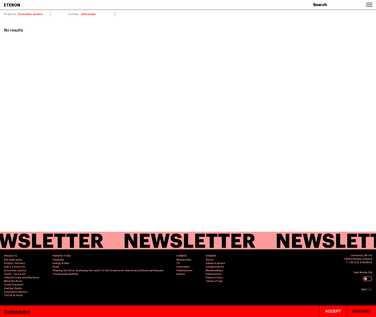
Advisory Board (215, 263)
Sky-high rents (13, 259)
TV (178, 263)
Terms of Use (214, 280)
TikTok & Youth (13, 295)
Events (180, 273)
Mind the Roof (13, 280)
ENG (364, 289)
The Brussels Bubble (65, 273)
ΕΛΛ (369, 289)
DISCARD (361, 311)
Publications (184, 270)
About (210, 259)
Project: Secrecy (14, 263)
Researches (183, 259)
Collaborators (215, 266)
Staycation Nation (15, 291)
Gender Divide (13, 288)
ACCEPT (333, 311)
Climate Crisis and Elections (21, 277)
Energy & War (60, 263)
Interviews (183, 266)
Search (320, 4)
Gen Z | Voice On (14, 266)
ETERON (12, 5)
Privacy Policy (214, 277)
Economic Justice (15, 270)
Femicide (58, 259)
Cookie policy (17, 311)
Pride (55, 266)
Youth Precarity (13, 284)
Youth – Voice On (14, 273)
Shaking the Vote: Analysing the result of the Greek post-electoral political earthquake (107, 270)
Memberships (214, 270)
